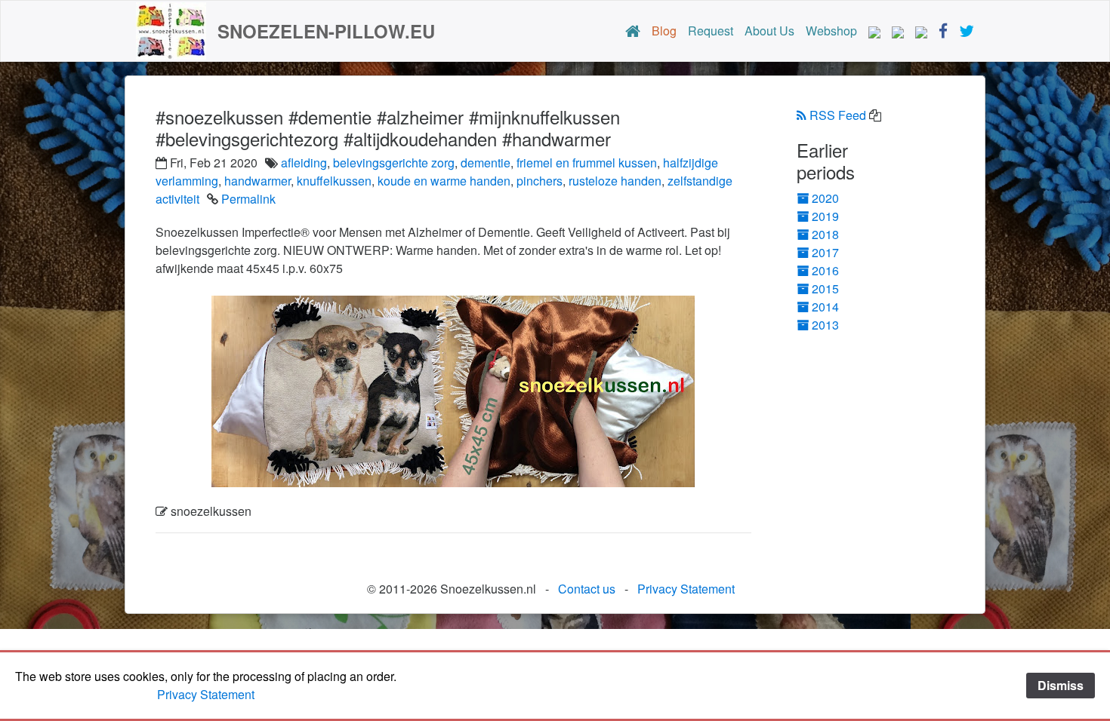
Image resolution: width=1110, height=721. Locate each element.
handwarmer (257, 180)
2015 (825, 288)
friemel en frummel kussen (586, 162)
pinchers (539, 180)
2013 (825, 324)
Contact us (586, 588)
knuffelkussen (334, 180)
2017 (825, 252)
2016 (825, 270)
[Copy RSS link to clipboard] (875, 115)
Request (710, 30)
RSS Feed (837, 115)
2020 (825, 198)
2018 (825, 234)
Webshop (831, 30)
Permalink (248, 198)
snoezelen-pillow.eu (326, 31)
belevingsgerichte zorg (394, 162)
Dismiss (1061, 685)
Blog (664, 30)
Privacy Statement (686, 588)
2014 (825, 306)
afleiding (304, 162)
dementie (485, 162)
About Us (769, 30)
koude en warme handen (444, 180)
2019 (825, 216)
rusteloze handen (615, 180)
